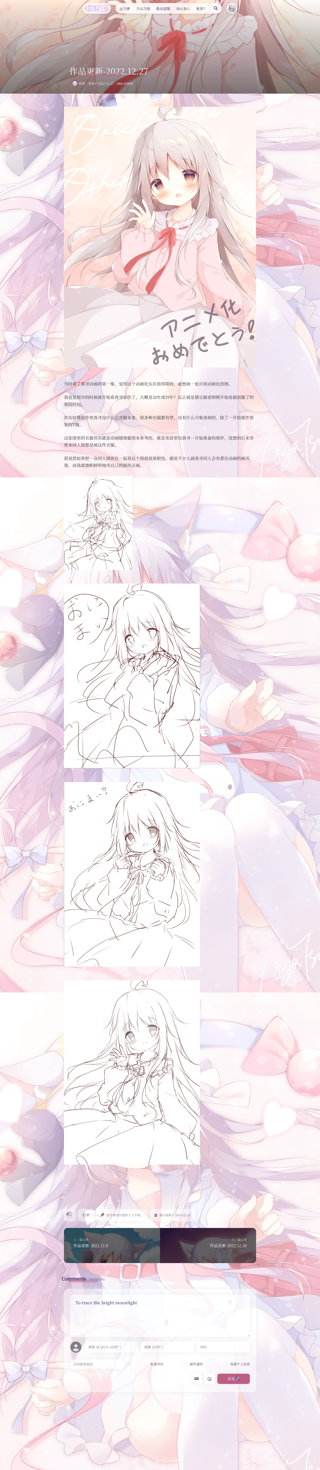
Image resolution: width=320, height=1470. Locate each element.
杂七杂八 (183, 8)
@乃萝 (125, 8)
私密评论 (157, 1364)
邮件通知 (196, 1364)
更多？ (201, 8)
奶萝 (82, 83)
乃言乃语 (143, 8)
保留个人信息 (239, 1364)
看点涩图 (163, 8)
